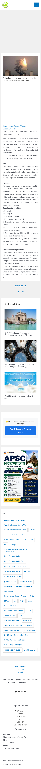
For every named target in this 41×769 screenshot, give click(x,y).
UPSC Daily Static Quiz (13, 645)
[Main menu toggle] (36, 5)
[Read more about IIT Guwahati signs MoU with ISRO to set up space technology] (20, 351)
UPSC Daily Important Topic (14, 640)
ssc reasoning (29, 630)
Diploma (27, 571)
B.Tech (14, 535)
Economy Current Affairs (12, 576)
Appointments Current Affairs (15, 520)
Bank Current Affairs (11, 540)
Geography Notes (26, 581)
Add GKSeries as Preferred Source (20, 430)
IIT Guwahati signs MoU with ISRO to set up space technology (20, 365)
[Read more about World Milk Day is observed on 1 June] (20, 382)
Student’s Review (20, 725)
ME (5, 606)
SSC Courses (20, 716)
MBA (22, 601)
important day (8, 591)
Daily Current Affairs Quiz (14, 561)
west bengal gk (30, 650)
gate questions (10, 581)
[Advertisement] (20, 30)
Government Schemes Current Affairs (18, 586)
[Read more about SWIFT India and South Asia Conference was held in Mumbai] (20, 319)
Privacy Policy (20, 666)
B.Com (32, 530)
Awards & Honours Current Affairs (15, 525)
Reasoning (27, 620)
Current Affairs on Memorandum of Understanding (15, 550)
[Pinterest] (22, 692)
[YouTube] (25, 692)
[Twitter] (19, 692)
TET (20, 719)
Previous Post (20, 286)
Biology (13, 545)
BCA (31, 540)
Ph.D (20, 615)
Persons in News (9, 615)
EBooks (20, 714)
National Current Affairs (13, 611)
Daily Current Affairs (12, 556)
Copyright (20, 669)
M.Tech (7, 601)
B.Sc (5, 535)
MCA (30, 601)
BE (5, 545)
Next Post (20, 292)
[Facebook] (16, 692)
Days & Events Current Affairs (16, 566)
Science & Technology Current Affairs (18, 625)
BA (23, 535)
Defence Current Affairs (12, 572)
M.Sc (32, 596)
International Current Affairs (15, 596)
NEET (29, 611)
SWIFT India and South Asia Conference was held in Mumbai (18, 334)
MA (15, 601)
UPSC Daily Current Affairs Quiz (16, 635)
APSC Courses (20, 711)
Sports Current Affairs (12, 630)
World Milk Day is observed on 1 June (19, 397)
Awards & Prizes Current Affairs (15, 530)
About (20, 672)
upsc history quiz (12, 650)
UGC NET (20, 722)
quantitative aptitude (11, 620)
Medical (13, 606)
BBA (24, 540)
